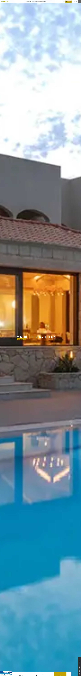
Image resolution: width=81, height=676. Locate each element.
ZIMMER (26, 1)
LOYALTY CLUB (74, 1)
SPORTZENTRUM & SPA (35, 1)
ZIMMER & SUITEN (21, 339)
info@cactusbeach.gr (79, 663)
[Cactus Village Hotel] (4, 1)
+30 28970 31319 (79, 672)
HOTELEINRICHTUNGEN (42, 1)
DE (63, 1)
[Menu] (79, 1)
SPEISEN (29, 1)
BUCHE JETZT (68, 1)
